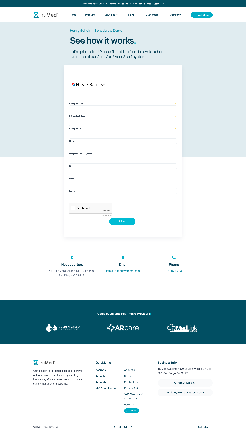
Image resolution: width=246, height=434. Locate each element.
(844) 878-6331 (173, 270)
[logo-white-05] (63, 324)
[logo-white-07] (183, 324)
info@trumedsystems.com (123, 270)
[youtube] (125, 427)
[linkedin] (131, 427)
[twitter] (120, 427)
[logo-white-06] (123, 324)
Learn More (159, 3)
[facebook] (115, 427)
